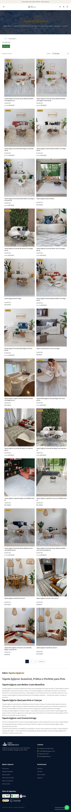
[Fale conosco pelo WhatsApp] (66, 807)
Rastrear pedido (6, 774)
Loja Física (39, 771)
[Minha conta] (63, 6)
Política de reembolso (7, 781)
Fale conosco (5, 768)
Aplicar (6, 46)
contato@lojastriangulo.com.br (47, 751)
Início (5, 38)
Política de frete (6, 784)
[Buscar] (60, 6)
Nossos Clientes (41, 774)
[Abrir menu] (3, 6)
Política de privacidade (8, 778)
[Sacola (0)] (67, 6)
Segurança (40, 778)
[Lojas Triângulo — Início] (32, 7)
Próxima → (42, 661)
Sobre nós (39, 768)
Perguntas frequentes (7, 771)
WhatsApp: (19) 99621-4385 (46, 748)
